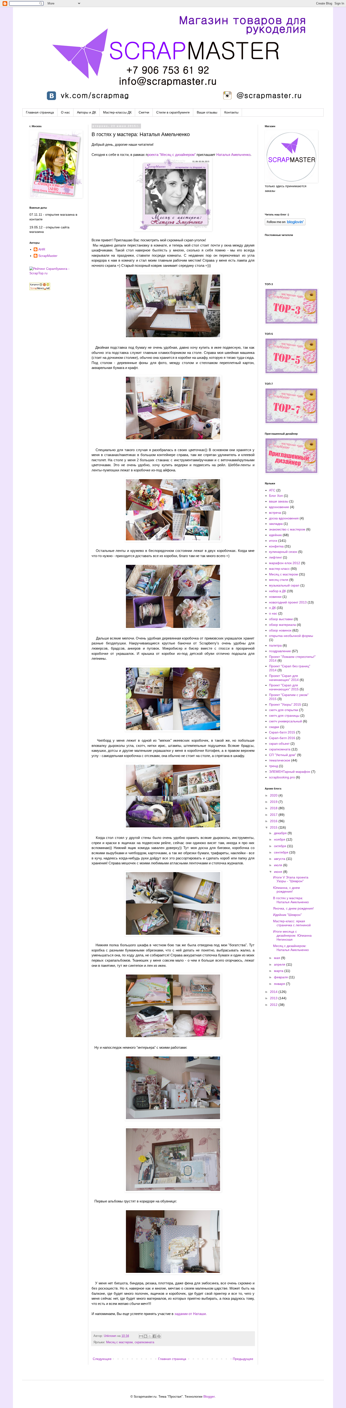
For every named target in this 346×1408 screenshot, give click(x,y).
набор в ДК (277, 591)
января (280, 984)
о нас (273, 613)
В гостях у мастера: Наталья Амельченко (291, 900)
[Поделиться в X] (150, 1336)
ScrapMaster (47, 256)
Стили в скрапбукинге (173, 112)
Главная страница (40, 112)
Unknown (110, 1336)
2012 (274, 1005)
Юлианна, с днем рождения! (286, 890)
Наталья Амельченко (233, 155)
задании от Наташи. (190, 1314)
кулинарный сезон (283, 552)
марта (279, 971)
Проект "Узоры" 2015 (285, 704)
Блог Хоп (276, 496)
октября (280, 846)
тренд (273, 766)
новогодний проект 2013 (288, 602)
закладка (276, 524)
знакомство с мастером (287, 529)
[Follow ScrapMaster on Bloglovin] (285, 224)
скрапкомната (144, 1342)
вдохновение (279, 507)
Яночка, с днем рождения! (293, 908)
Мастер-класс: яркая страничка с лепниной (292, 923)
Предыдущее (243, 1359)
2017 (274, 815)
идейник (275, 535)
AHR (41, 249)
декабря (281, 833)
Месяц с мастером (119, 1342)
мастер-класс (279, 568)
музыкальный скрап (284, 585)
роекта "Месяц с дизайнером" (172, 155)
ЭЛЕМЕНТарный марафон (289, 771)
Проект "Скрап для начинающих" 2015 (284, 687)
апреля (280, 964)
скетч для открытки (283, 710)
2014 (274, 992)
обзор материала (282, 625)
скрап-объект (279, 743)
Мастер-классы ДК (117, 112)
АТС (272, 490)
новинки (275, 597)
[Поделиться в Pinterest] (159, 1336)
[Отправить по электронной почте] (141, 1336)
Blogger (209, 1396)
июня (278, 872)
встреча (275, 512)
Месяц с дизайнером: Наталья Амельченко (291, 948)
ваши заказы (278, 501)
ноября (280, 839)
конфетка (276, 546)
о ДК (272, 608)
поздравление (280, 651)
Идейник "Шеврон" (287, 915)
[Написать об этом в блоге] (145, 1336)
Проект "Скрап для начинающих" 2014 (284, 678)
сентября (281, 852)
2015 (274, 827)
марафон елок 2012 (284, 563)
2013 (274, 998)
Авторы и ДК (86, 112)
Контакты (231, 112)
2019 (274, 802)
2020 (274, 795)
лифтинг (275, 557)
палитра (275, 645)
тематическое (279, 760)
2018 (274, 808)
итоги (273, 540)
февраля (281, 977)
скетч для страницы (284, 715)
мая (277, 958)
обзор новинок (280, 630)
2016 (274, 821)
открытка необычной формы (291, 636)
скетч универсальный (285, 721)
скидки (274, 727)
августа (280, 859)
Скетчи (144, 112)
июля (278, 865)
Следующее (102, 1359)
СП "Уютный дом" (282, 755)
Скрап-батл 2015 (282, 732)
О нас (65, 112)
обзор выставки (281, 619)
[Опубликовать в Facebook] (154, 1336)
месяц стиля (278, 580)
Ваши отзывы (207, 112)
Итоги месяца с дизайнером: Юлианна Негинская (292, 935)
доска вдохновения (284, 518)
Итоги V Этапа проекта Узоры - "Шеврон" (290, 879)
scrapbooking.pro (282, 777)
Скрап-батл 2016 (282, 738)
